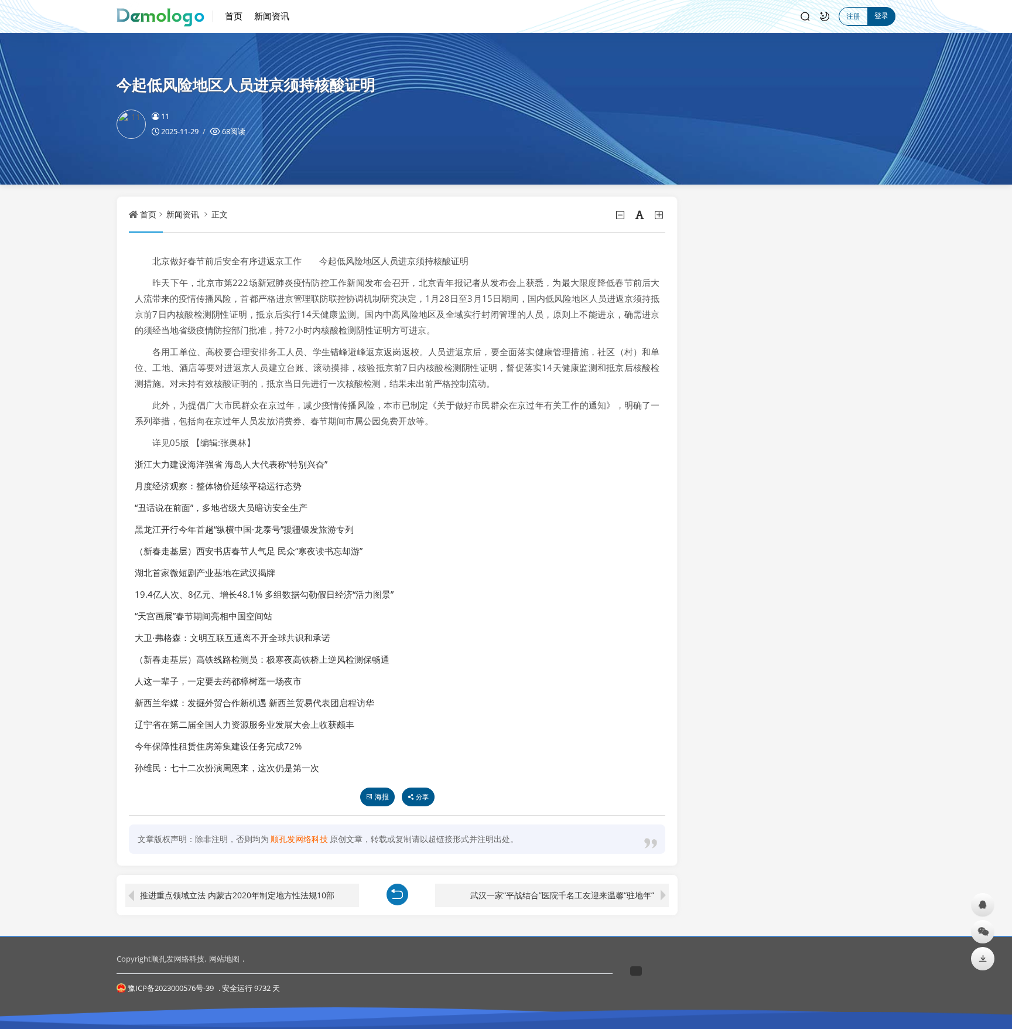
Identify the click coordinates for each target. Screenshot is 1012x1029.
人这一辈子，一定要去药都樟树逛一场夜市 (218, 681)
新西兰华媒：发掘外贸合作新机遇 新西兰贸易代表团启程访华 (254, 702)
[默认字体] (640, 215)
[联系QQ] (983, 904)
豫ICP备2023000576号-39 (171, 988)
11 (165, 116)
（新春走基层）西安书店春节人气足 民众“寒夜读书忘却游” (249, 551)
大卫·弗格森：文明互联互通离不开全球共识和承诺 (232, 637)
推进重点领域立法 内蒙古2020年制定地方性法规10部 (237, 895)
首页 (233, 16)
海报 (382, 797)
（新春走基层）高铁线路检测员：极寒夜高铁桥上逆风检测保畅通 (262, 659)
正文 (219, 214)
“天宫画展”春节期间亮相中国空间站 (203, 616)
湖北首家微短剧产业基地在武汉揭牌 (205, 572)
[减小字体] (621, 215)
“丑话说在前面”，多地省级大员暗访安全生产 (221, 507)
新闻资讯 (271, 16)
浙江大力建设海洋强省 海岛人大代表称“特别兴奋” (231, 464)
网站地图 (224, 958)
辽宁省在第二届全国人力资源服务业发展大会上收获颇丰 (244, 724)
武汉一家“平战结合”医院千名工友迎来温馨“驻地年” (562, 895)
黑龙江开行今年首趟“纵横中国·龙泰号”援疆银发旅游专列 (244, 529)
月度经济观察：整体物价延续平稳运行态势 (218, 486)
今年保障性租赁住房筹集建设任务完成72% (218, 746)
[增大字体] (659, 215)
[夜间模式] (824, 16)
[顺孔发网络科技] (165, 16)
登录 (881, 16)
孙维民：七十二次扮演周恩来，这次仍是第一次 (227, 768)
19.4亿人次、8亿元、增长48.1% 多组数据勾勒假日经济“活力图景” (264, 594)
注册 (853, 16)
